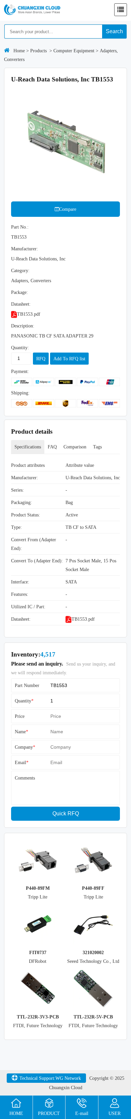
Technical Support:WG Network (50, 1078)
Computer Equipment (73, 50)
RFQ (40, 358)
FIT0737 (37, 952)
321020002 (93, 952)
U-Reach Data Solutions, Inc (38, 258)
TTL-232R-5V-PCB (93, 1016)
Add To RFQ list (69, 358)
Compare (67, 209)
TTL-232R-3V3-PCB (38, 1016)
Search (114, 31)
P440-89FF (93, 888)
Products (38, 50)
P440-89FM (38, 888)
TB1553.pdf (28, 314)
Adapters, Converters (31, 280)
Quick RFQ (65, 813)
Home (19, 50)
